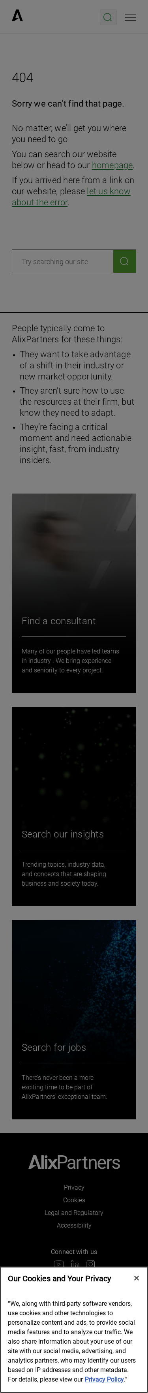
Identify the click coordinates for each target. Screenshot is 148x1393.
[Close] (136, 1278)
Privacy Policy (104, 1379)
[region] (74, 1330)
